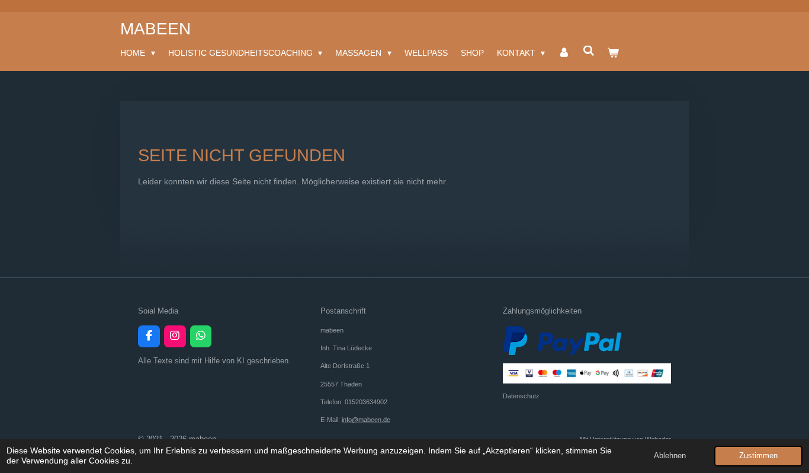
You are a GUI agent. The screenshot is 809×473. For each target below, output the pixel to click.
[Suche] (588, 51)
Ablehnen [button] (670, 456)
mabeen (155, 29)
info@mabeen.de (366, 419)
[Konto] (563, 53)
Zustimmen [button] (758, 456)
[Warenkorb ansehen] (613, 53)
